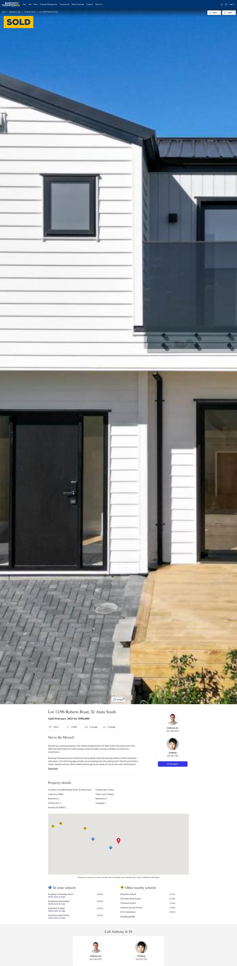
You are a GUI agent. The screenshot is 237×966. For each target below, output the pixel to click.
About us (98, 4)
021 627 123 (172, 756)
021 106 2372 (173, 731)
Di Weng (173, 753)
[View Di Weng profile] (173, 744)
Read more (53, 769)
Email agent (172, 764)
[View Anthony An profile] (173, 719)
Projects (90, 4)
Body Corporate (78, 4)
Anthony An (172, 728)
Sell (29, 4)
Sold (3, 12)
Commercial (64, 4)
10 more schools (127, 916)
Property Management (48, 4)
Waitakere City (14, 12)
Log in (231, 4)
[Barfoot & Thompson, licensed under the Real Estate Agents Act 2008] (11, 3)
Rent (35, 4)
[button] (118, 841)
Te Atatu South (30, 12)
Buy (24, 4)
